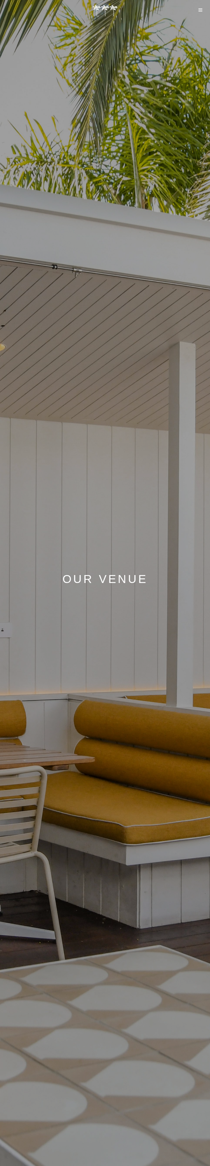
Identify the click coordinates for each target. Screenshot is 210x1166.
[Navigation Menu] (200, 10)
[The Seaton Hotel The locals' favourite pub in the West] (105, 10)
